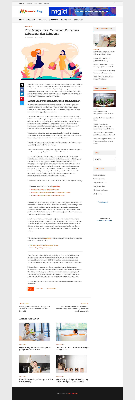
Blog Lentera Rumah (100, 190)
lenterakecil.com (99, 175)
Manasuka (42, 20)
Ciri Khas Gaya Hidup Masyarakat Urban (44, 245)
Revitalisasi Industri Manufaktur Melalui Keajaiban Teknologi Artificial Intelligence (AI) (72, 308)
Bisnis (21, 20)
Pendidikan (54, 20)
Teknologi (78, 20)
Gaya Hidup (31, 20)
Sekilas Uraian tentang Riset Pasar (103, 119)
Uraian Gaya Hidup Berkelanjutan (41, 248)
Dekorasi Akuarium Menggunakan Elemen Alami (103, 112)
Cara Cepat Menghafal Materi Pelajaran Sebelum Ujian (103, 53)
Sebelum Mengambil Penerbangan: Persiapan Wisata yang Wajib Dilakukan (103, 126)
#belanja (39, 289)
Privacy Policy (38, 3)
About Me (21, 3)
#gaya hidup (51, 289)
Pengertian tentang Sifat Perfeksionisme (45, 189)
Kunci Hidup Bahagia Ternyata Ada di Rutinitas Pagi (36, 380)
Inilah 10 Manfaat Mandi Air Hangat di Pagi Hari (72, 348)
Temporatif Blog (99, 179)
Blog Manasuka (73, 393)
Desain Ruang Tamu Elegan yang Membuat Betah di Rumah (104, 134)
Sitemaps (46, 3)
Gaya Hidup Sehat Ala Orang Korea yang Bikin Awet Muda (35, 348)
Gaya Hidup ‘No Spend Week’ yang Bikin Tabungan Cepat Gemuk (72, 380)
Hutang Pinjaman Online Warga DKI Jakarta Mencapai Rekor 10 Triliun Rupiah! (34, 308)
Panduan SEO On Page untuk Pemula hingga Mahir (48, 195)
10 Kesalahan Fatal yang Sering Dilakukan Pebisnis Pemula (104, 72)
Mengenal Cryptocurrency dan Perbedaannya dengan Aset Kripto (104, 141)
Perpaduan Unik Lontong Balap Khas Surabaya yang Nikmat (51, 192)
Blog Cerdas (97, 194)
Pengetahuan (66, 20)
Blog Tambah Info (99, 182)
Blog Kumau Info (99, 186)
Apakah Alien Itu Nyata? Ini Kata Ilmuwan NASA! (102, 59)
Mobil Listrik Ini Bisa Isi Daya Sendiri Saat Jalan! (103, 78)
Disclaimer (29, 3)
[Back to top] (129, 394)
